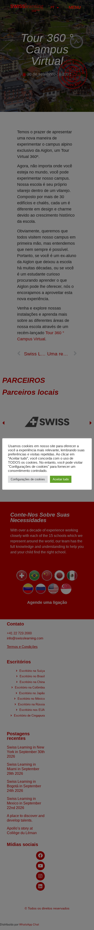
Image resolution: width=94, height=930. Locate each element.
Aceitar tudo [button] (61, 479)
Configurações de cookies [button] (28, 479)
